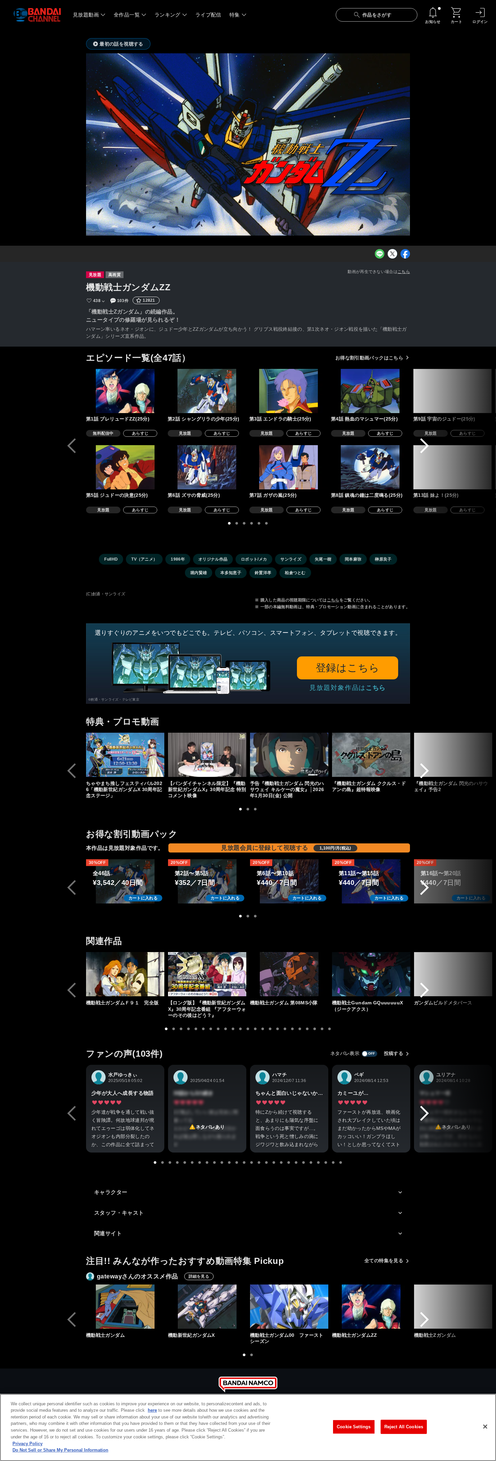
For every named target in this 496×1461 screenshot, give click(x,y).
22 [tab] (322, 1029)
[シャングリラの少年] (207, 391)
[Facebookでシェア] (405, 254)
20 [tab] (307, 1029)
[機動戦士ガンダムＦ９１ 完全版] (125, 974)
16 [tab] (277, 1029)
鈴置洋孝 (263, 572)
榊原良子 (383, 559)
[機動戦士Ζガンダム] (453, 1306)
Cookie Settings (353, 1426)
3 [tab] (244, 523)
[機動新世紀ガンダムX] (207, 1306)
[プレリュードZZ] (125, 391)
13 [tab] (255, 1029)
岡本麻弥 (353, 559)
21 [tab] (314, 1029)
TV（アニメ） (144, 559)
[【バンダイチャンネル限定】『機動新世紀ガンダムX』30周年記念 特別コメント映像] (207, 755)
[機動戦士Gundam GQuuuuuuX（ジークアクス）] (371, 974)
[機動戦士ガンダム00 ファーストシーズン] (289, 1306)
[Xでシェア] (392, 254)
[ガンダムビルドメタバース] (453, 974)
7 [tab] (211, 1029)
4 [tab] (251, 523)
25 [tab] (333, 1162)
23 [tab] (329, 1029)
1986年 (178, 559)
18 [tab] (292, 1029)
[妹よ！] (452, 467)
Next (424, 445)
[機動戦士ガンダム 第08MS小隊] (289, 974)
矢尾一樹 (323, 559)
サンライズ (290, 559)
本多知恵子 (230, 572)
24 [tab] (326, 1162)
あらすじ (140, 433)
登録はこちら (348, 667)
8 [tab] (218, 1029)
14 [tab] (262, 1029)
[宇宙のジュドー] (452, 391)
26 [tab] (340, 1162)
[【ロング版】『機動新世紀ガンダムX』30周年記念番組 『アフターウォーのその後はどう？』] (207, 974)
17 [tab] (285, 1029)
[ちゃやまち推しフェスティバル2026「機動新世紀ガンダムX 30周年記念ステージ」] (125, 755)
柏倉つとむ (295, 572)
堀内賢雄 (198, 572)
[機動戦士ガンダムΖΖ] (371, 1306)
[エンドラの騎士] (288, 391)
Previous (71, 445)
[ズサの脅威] (207, 467)
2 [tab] (236, 523)
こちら (403, 271)
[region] (248, 1427)
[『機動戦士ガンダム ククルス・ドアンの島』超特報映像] (371, 755)
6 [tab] (266, 523)
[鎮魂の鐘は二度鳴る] (370, 467)
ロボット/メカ (254, 559)
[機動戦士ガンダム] (125, 1306)
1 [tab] (229, 523)
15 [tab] (270, 1029)
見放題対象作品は (347, 687)
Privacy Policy (27, 1443)
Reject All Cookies (403, 1426)
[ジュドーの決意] (125, 467)
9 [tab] (225, 1029)
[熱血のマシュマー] (370, 391)
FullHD (111, 559)
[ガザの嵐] (288, 467)
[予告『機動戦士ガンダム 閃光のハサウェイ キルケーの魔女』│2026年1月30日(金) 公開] (289, 755)
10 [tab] (233, 1029)
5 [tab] (259, 523)
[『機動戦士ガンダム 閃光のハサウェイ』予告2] (453, 755)
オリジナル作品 (212, 559)
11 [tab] (240, 1029)
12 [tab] (248, 1029)
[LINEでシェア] (379, 254)
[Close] (485, 1426)
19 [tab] (300, 1029)
